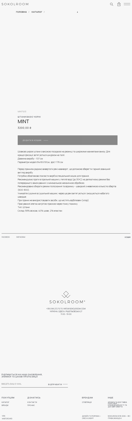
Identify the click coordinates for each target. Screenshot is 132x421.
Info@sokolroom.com (74, 308)
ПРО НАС (31, 405)
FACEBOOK (6, 237)
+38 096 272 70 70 (54, 308)
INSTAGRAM (20, 237)
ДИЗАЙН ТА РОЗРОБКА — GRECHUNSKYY (91, 417)
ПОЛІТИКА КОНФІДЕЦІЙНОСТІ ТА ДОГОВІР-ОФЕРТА (117, 405)
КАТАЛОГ (37, 12)
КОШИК (128, 237)
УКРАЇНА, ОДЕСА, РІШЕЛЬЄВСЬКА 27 (66, 311)
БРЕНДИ (5, 405)
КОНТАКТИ (32, 402)
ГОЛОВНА (21, 12)
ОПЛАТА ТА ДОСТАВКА (117, 402)
